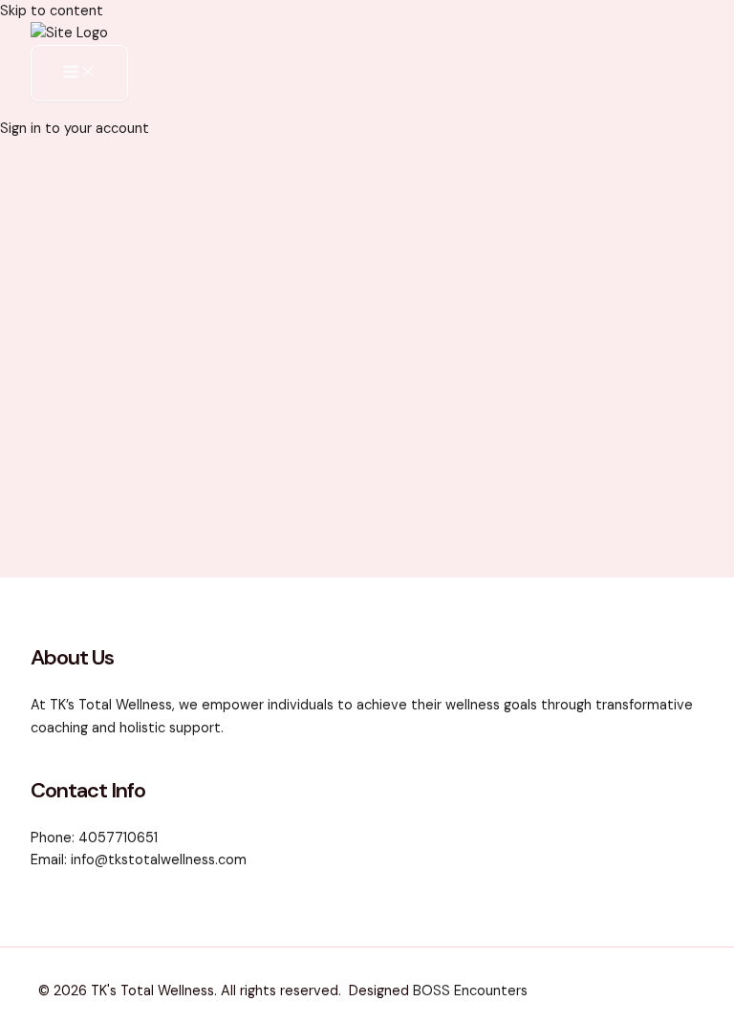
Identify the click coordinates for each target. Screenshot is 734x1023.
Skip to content (51, 11)
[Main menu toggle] (79, 73)
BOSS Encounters (470, 991)
